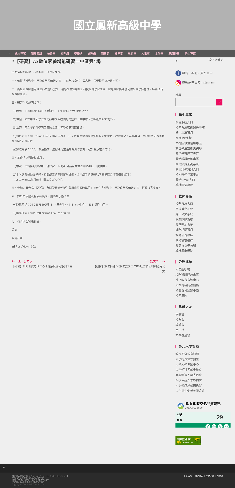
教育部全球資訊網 (187, 354)
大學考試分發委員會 (188, 385)
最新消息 (188, 476)
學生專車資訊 (184, 133)
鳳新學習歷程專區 (187, 154)
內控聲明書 (182, 269)
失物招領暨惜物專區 (188, 143)
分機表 (220, 476)
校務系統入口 (184, 122)
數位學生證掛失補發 (188, 148)
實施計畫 (17, 238)
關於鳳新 (199, 476)
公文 (14, 230)
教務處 (18, 72)
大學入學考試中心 (187, 364)
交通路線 (210, 476)
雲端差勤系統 (184, 209)
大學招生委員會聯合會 (190, 390)
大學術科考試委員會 (188, 370)
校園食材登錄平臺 (187, 290)
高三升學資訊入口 (187, 169)
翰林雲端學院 (184, 185)
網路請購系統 (184, 219)
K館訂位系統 (183, 138)
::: (10, 52)
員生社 (179, 330)
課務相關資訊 (184, 230)
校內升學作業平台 (187, 174)
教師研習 (27, 72)
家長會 (179, 314)
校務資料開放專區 (187, 275)
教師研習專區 (184, 235)
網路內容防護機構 (187, 285)
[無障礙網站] (188, 440)
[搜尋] (219, 102)
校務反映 (181, 296)
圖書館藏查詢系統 (187, 164)
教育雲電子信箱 (185, 246)
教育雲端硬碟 (184, 240)
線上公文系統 (184, 214)
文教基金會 (182, 335)
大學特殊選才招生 (187, 359)
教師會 (179, 325)
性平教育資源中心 (187, 280)
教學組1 (40, 72)
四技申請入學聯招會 (188, 380)
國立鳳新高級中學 (117, 25)
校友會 (179, 320)
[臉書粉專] (178, 73)
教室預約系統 (184, 225)
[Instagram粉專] (178, 82)
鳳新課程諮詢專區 (187, 159)
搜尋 (178, 95)
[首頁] (210, 60)
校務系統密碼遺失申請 (190, 128)
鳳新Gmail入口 (185, 180)
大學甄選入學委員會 (188, 375)
